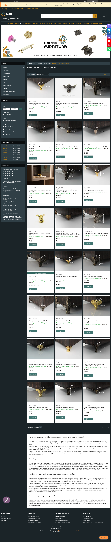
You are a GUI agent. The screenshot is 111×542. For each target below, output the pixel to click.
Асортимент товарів (34, 516)
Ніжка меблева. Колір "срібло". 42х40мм (96, 233)
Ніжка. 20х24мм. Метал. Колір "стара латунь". (40, 147)
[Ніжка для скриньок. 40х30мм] (68, 392)
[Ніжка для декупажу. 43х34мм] (96, 261)
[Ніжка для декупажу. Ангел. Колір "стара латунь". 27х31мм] (96, 349)
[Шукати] (95, 16)
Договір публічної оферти (63, 522)
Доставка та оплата (46, 23)
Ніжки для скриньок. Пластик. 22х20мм (40, 364)
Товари (17, 23)
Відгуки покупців (33, 520)
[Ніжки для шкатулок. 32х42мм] (40, 261)
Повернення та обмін (34, 522)
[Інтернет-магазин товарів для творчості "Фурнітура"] (20, 14)
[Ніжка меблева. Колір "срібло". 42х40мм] (96, 218)
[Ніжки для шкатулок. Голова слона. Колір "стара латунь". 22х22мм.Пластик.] (68, 218)
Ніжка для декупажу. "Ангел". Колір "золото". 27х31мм (39, 104)
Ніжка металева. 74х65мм (64, 321)
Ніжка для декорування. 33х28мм (39, 321)
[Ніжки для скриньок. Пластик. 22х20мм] (40, 349)
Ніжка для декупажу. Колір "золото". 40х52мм (40, 190)
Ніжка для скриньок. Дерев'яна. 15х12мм (96, 146)
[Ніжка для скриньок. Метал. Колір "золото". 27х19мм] (68, 261)
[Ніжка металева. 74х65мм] (68, 305)
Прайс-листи (6, 76)
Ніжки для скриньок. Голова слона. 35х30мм (94, 321)
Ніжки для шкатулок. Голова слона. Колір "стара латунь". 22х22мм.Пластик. (68, 234)
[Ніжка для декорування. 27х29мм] (96, 174)
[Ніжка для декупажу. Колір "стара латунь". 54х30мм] (68, 174)
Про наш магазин (6, 518)
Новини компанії (60, 516)
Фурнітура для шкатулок (44, 63)
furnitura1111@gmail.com (11, 169)
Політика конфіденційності (75, 530)
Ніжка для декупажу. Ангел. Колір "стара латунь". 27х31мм (94, 365)
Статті (4, 82)
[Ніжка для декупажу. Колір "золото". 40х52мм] (40, 174)
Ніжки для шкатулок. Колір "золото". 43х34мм (40, 234)
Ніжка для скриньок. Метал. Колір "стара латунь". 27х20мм (94, 408)
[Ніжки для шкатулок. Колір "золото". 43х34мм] (40, 218)
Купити (34, 115)
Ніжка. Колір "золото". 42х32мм (38, 407)
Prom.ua (64, 527)
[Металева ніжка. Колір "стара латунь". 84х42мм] (68, 88)
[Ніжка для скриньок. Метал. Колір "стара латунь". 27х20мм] (96, 392)
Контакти (35, 23)
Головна (10, 23)
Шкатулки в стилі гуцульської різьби (93, 522)
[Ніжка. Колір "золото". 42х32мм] (40, 392)
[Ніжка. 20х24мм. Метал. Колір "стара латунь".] (40, 131)
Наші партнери (87, 516)
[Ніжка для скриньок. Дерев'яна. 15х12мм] (96, 131)
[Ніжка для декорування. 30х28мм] (68, 349)
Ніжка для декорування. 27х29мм (94, 190)
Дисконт (78, 23)
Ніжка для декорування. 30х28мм (66, 364)
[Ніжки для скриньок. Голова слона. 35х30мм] (96, 305)
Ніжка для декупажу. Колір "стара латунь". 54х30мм (66, 190)
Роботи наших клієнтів (62, 520)
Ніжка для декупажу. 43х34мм (93, 276)
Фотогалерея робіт (88, 518)
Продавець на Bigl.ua (55, 528)
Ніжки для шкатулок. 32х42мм (37, 279)
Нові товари (57, 23)
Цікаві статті (59, 518)
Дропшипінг (86, 23)
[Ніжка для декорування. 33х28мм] (40, 305)
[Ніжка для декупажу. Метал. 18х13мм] (68, 131)
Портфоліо (6, 70)
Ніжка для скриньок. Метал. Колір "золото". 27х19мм (66, 277)
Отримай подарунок (97, 23)
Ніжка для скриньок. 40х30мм (65, 407)
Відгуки (5, 88)
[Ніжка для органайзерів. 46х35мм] (96, 88)
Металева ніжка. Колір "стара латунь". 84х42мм (67, 104)
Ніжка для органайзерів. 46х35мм (94, 103)
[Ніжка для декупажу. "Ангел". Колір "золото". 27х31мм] (40, 88)
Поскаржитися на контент (61, 530)
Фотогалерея (6, 73)
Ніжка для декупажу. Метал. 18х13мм (67, 146)
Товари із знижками (68, 23)
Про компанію (27, 23)
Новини (5, 79)
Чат (105, 537)
